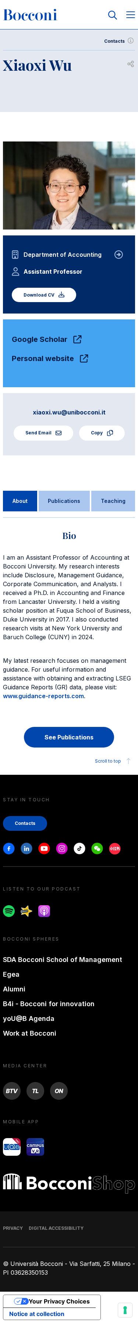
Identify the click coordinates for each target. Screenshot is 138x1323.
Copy (97, 432)
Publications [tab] (64, 501)
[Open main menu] (130, 15)
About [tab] (20, 501)
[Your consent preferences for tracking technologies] (125, 1310)
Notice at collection (36, 1313)
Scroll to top (108, 761)
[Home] (30, 15)
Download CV (40, 295)
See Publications (69, 737)
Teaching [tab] (113, 501)
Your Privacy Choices (59, 1301)
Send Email (39, 432)
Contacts (114, 41)
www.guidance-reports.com (43, 696)
